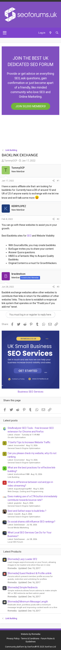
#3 (58, 286)
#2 (58, 219)
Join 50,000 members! (30, 106)
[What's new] (50, 33)
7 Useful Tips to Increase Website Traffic (29, 442)
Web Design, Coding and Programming (25, 491)
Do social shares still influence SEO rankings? (31, 521)
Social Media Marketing (18, 528)
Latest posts (10, 420)
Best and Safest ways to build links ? (27, 510)
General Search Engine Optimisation (24, 448)
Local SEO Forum (15, 542)
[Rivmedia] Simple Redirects (23, 587)
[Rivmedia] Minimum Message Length (28, 601)
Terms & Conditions (30, 638)
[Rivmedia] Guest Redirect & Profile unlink (30, 573)
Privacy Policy (13, 638)
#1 (58, 180)
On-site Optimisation (17, 437)
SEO (29, 235)
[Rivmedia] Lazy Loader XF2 (22, 559)
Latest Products (12, 551)
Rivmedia (36, 634)
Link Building (13, 477)
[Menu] (5, 33)
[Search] (57, 33)
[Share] (53, 181)
